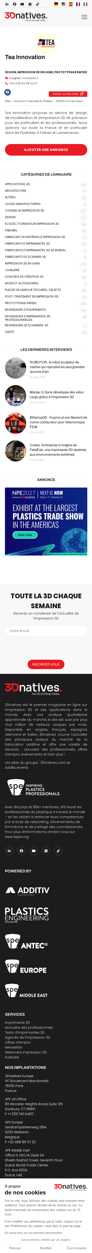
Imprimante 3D (17, 1022)
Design (10, 72)
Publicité (12, 1057)
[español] (71, 4)
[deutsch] (56, 4)
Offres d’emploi (18, 1042)
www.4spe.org (17, 836)
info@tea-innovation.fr (23, 78)
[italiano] (85, 4)
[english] (63, 4)
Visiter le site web (66, 94)
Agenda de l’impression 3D (27, 1037)
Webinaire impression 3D (26, 1052)
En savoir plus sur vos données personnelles (33, 1233)
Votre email (19, 631)
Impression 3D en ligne (35, 72)
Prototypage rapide (70, 72)
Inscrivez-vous (46, 664)
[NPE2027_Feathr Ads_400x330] (46, 522)
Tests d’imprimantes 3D (25, 1032)
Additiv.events (16, 767)
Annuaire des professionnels (29, 1027)
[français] (78, 4)
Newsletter (13, 1047)
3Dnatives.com (53, 762)
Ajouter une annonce (46, 149)
